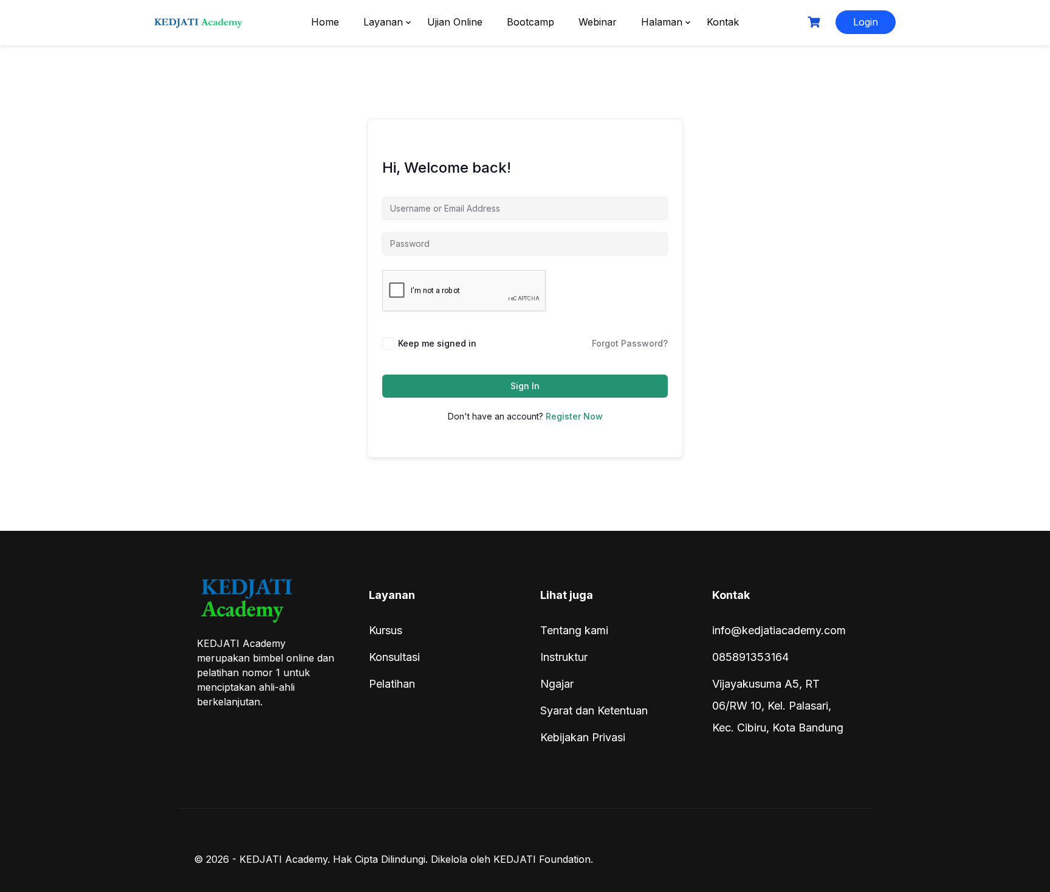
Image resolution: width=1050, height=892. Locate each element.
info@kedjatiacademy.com (779, 630)
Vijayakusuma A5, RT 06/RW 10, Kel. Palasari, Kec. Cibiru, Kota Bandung (777, 705)
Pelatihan (392, 683)
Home (325, 22)
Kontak (723, 22)
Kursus (385, 630)
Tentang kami (574, 630)
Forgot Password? (630, 343)
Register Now (574, 416)
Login (865, 22)
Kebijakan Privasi (582, 737)
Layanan (383, 22)
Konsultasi (394, 657)
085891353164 (750, 657)
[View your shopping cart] (815, 22)
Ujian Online (454, 22)
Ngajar (557, 683)
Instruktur (564, 657)
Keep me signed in (437, 343)
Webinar (597, 22)
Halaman (661, 22)
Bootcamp (530, 22)
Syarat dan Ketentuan (594, 710)
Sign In (525, 386)
